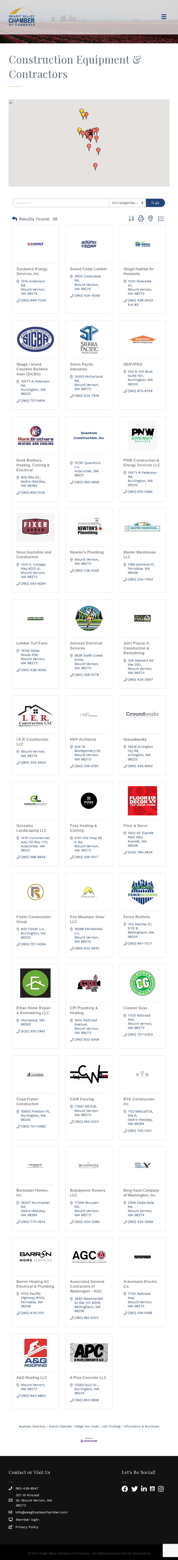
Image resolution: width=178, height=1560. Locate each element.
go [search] (157, 203)
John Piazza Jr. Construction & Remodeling (137, 648)
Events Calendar (60, 1426)
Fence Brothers (137, 917)
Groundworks (135, 739)
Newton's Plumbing (87, 552)
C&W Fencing (82, 1099)
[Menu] (163, 16)
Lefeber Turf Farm (32, 643)
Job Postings (111, 1426)
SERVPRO (133, 364)
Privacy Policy (26, 1527)
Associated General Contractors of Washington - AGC (87, 1286)
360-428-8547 (27, 1488)
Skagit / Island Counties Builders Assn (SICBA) (32, 369)
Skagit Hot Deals (87, 1426)
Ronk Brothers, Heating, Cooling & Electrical (33, 465)
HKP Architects (83, 739)
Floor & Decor (136, 826)
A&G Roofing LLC (32, 1377)
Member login (27, 1520)
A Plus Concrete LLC (88, 1377)
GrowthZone (141, 1553)
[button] (83, 116)
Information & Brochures (141, 1426)
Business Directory (32, 1426)
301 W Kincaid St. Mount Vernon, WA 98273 (34, 1500)
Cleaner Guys (135, 1008)
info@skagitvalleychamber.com (41, 1512)
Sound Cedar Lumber (88, 269)
